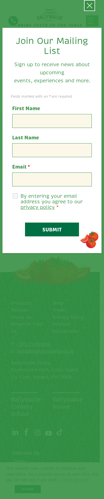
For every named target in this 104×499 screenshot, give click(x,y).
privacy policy (38, 207)
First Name (26, 108)
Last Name (25, 137)
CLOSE (89, 5)
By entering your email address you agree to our (52, 201)
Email (21, 167)
